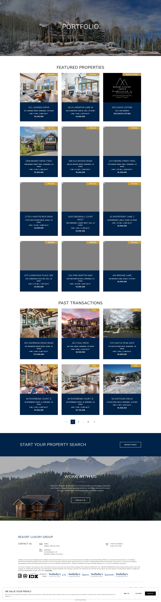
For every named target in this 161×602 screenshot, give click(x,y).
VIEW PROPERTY (39, 96)
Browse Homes (130, 445)
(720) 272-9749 (115, 546)
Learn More (48, 570)
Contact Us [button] (81, 500)
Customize (138, 593)
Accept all (150, 593)
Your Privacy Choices (80, 600)
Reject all (127, 593)
